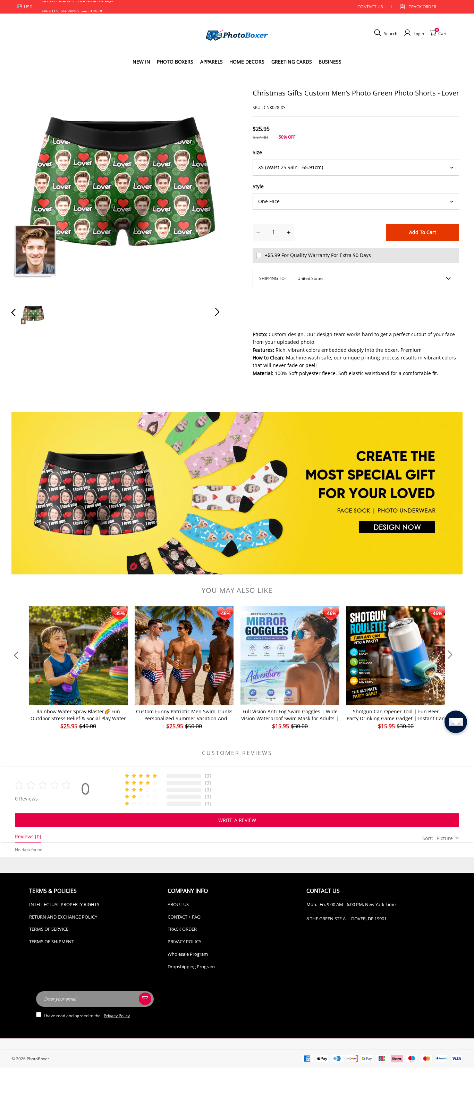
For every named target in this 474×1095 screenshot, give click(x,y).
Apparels (211, 61)
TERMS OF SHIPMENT (51, 941)
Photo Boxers (175, 61)
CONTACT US (370, 7)
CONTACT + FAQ (184, 917)
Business (330, 61)
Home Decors (246, 61)
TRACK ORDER (182, 929)
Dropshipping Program (191, 966)
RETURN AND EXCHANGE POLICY (63, 917)
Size (257, 152)
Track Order (422, 7)
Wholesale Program (188, 954)
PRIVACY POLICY (184, 941)
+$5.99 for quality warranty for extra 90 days (318, 255)
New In (141, 61)
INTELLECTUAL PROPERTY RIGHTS (64, 904)
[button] (27, 191)
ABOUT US (178, 904)
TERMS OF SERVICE (48, 929)
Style (258, 186)
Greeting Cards (291, 61)
